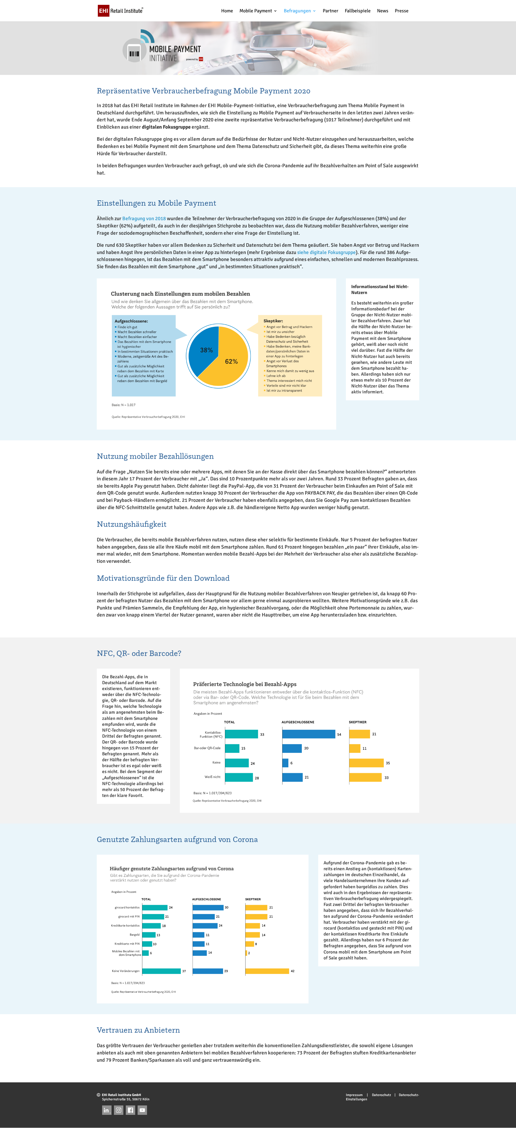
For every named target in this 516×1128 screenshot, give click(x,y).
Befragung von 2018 (144, 218)
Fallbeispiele (358, 11)
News (382, 11)
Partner (330, 11)
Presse (401, 11)
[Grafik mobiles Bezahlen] (216, 424)
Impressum (356, 1095)
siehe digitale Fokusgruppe (326, 252)
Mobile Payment (255, 11)
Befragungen (297, 11)
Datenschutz (379, 1095)
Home (227, 11)
